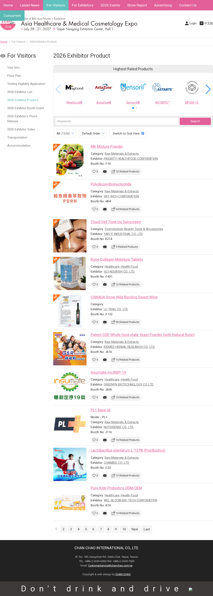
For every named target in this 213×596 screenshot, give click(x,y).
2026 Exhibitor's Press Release (22, 118)
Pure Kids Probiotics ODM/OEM (116, 488)
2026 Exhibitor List (19, 92)
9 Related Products (127, 246)
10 (124, 529)
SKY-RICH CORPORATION (121, 196)
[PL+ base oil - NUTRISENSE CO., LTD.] (70, 424)
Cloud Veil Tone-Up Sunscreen (116, 222)
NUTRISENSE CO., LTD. (119, 427)
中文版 (208, 23)
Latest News (30, 5)
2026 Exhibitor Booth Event (25, 108)
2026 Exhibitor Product (22, 100)
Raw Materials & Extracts (122, 154)
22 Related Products (127, 171)
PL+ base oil (100, 410)
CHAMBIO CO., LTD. (117, 463)
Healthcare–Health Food (121, 266)
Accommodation (18, 145)
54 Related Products (127, 209)
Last (147, 529)
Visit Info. (13, 67)
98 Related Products (127, 322)
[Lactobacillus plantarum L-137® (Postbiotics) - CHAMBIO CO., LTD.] (70, 464)
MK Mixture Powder (107, 146)
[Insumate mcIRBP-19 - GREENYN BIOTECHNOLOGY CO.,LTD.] (70, 386)
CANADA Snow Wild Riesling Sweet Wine (124, 297)
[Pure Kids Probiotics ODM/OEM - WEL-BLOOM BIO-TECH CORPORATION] (70, 502)
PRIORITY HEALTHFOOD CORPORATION (131, 159)
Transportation (17, 137)
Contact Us (188, 5)
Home (8, 5)
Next (135, 529)
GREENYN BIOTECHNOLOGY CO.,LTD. (129, 384)
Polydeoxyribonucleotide (111, 184)
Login (193, 23)
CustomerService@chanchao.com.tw (110, 565)
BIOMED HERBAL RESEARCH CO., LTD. (129, 347)
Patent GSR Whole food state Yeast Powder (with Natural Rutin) (143, 335)
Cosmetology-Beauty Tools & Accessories (134, 229)
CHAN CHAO (123, 574)
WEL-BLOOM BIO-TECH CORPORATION (130, 500)
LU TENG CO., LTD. (116, 309)
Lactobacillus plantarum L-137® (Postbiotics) (128, 450)
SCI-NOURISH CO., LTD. (119, 271)
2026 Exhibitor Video (21, 129)
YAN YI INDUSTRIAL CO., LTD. (123, 234)
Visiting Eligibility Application (26, 84)
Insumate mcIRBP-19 (108, 372)
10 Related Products (127, 359)
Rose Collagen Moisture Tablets (117, 259)
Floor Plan (14, 76)
